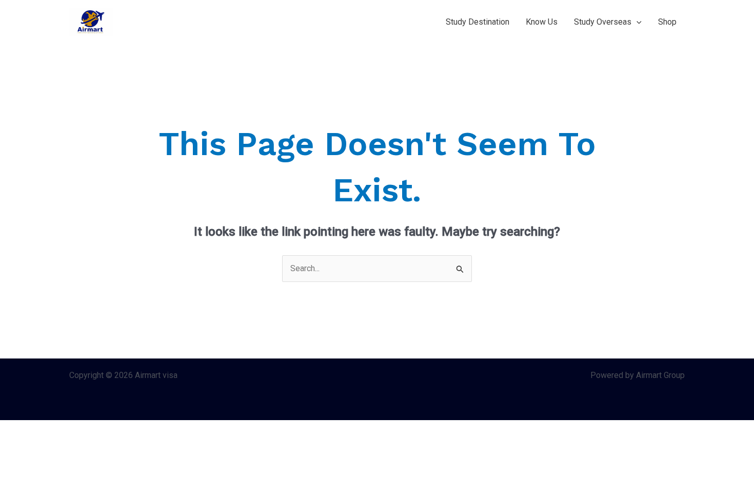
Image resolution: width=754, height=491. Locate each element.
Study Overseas (602, 22)
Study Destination (477, 22)
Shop (667, 22)
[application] (636, 22)
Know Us (542, 22)
